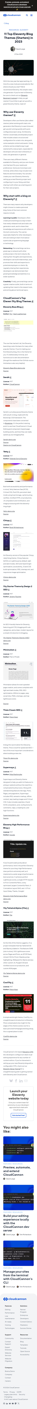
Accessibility (24, 1354)
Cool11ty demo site (10, 1036)
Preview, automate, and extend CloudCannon (17, 1171)
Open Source (25, 1351)
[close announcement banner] (32, 5)
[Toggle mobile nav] (31, 15)
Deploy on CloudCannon (12, 445)
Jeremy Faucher (15, 596)
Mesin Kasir (13, 717)
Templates (24, 1345)
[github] (4, 1403)
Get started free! (18, 1115)
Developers (24, 1318)
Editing (7, 1309)
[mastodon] (15, 1403)
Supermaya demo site (11, 815)
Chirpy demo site (9, 577)
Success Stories (25, 1328)
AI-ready (8, 1322)
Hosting (8, 1325)
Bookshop (9, 423)
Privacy (12, 1392)
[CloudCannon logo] (14, 1299)
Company (8, 1374)
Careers (8, 1381)
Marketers (24, 1325)
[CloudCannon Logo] (13, 15)
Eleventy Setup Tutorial (11, 1069)
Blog (7, 23)
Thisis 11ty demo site (10, 758)
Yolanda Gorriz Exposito (18, 458)
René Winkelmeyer (16, 527)
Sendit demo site (9, 439)
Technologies (10, 1328)
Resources (14, 30)
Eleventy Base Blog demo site (14, 368)
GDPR (19, 1392)
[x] (18, 1403)
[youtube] (13, 1403)
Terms (5, 1392)
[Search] (27, 15)
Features (7, 1164)
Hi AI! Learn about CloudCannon (16, 1399)
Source (5, 371)
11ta (10, 915)
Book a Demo (10, 1371)
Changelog (8, 1397)
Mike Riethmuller (15, 774)
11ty (10, 314)
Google (12, 835)
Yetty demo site (9, 511)
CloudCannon (14, 384)
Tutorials (23, 1348)
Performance (9, 1313)
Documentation (26, 1338)
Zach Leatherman (19, 314)
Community (9, 1338)
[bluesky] (10, 1403)
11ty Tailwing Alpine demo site (14, 973)
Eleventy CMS (28, 1052)
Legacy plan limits (10, 1394)
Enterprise (24, 1315)
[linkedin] (7, 1403)
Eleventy (24, 30)
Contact (8, 1378)
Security (22, 1394)
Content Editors (26, 1322)
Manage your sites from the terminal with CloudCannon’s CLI (17, 1276)
